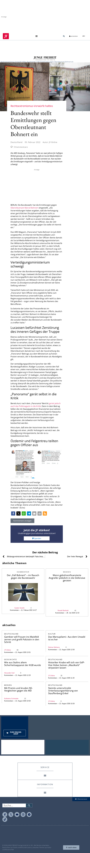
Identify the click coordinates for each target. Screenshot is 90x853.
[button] (36, 36)
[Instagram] (23, 814)
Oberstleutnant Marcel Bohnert (24, 207)
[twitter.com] (10, 814)
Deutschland (16, 142)
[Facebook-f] (4, 814)
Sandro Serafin (19, 608)
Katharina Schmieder (11, 698)
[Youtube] (17, 814)
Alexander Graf (9, 673)
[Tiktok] (4, 819)
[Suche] (29, 805)
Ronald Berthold (63, 610)
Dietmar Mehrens (54, 647)
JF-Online (7, 650)
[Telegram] (29, 814)
